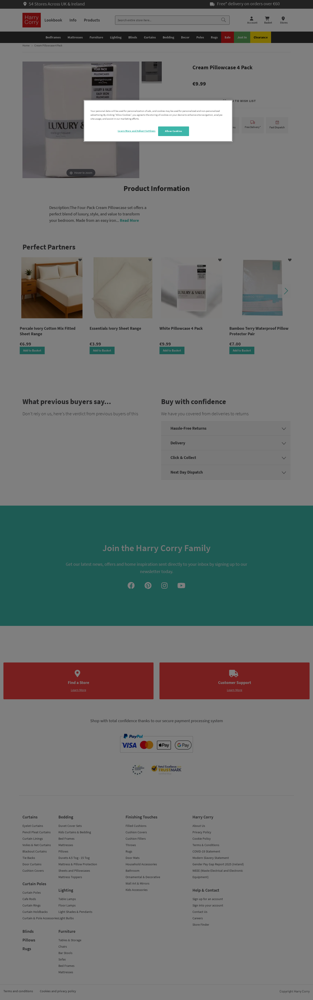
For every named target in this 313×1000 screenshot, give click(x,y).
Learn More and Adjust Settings (137, 130)
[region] (158, 121)
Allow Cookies (173, 131)
